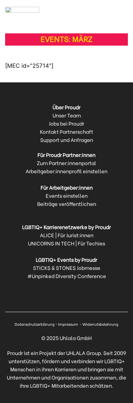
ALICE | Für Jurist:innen (66, 235)
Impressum (68, 324)
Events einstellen (67, 195)
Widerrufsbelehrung (100, 324)
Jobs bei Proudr (66, 123)
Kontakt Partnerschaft (66, 131)
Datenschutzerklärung (35, 324)
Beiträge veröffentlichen (66, 203)
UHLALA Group (83, 352)
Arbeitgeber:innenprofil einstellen (66, 171)
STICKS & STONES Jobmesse (66, 267)
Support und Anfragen (66, 139)
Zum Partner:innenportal (66, 162)
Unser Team (67, 115)
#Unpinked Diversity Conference (66, 275)
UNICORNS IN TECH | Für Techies (66, 243)
